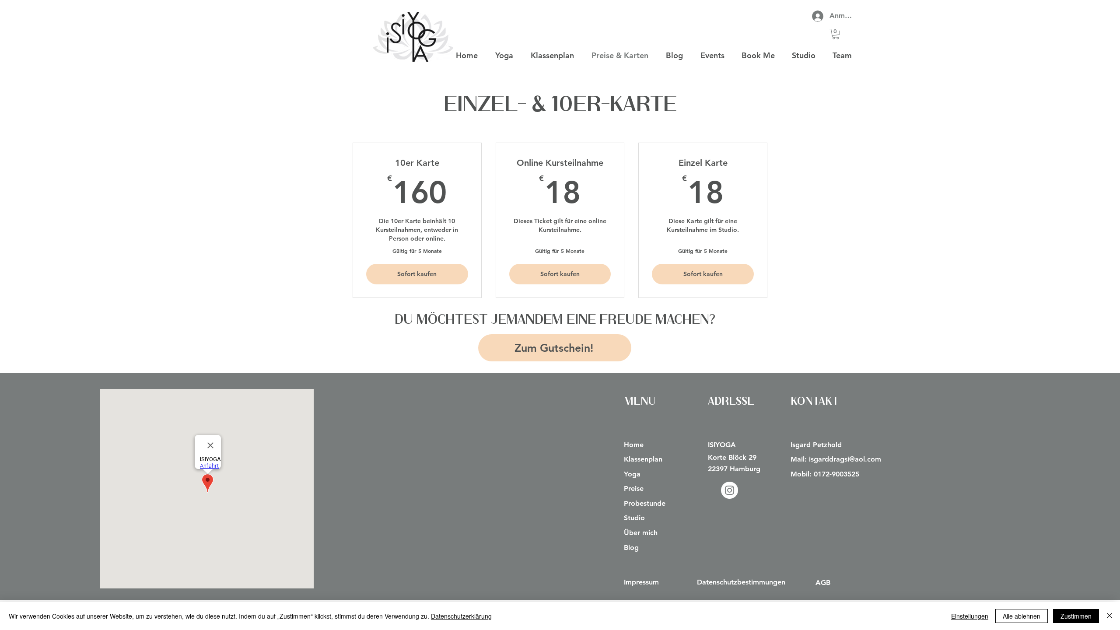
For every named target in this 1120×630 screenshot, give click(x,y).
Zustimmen (1076, 616)
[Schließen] (1109, 616)
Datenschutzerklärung (461, 616)
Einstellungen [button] (969, 616)
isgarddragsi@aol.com (845, 459)
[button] (836, 34)
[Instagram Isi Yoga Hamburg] (729, 490)
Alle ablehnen (1021, 616)
